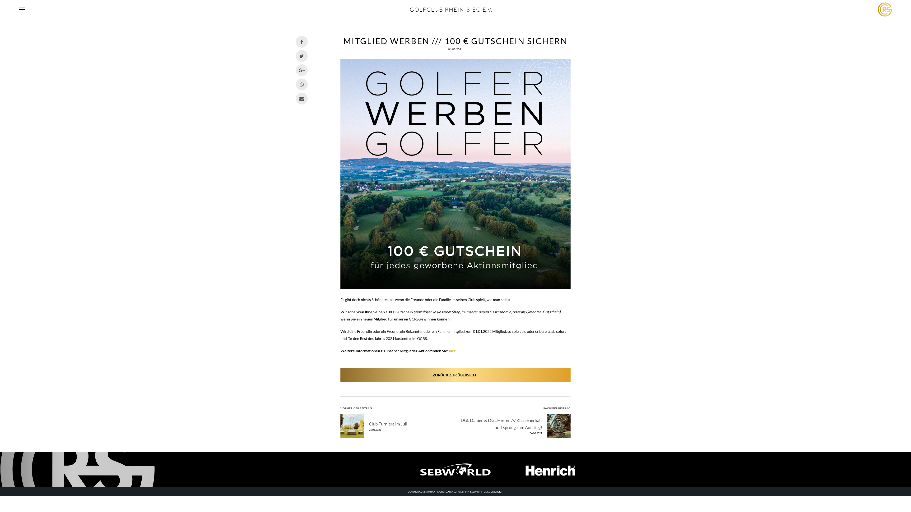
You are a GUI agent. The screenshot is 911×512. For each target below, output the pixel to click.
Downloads (416, 491)
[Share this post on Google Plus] (302, 70)
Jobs (441, 491)
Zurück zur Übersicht (455, 375)
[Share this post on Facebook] (302, 42)
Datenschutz (454, 491)
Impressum (471, 491)
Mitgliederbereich (491, 491)
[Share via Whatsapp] (302, 84)
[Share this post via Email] (302, 99)
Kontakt (431, 491)
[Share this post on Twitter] (302, 56)
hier (452, 350)
